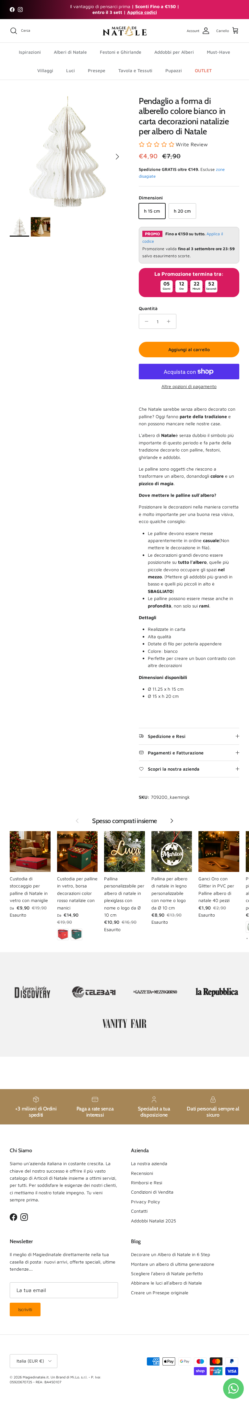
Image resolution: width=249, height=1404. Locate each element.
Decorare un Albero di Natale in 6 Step (170, 1254)
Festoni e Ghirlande (120, 52)
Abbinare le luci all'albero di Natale (166, 1283)
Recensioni (142, 1173)
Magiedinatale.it (36, 1377)
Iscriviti (25, 1309)
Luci (70, 70)
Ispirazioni (30, 52)
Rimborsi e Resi (146, 1182)
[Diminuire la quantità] (144, 321)
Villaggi (45, 70)
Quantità (148, 308)
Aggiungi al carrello (189, 349)
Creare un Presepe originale (159, 1292)
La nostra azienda (149, 1163)
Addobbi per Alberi (174, 52)
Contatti (139, 1211)
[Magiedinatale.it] (124, 31)
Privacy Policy (145, 1201)
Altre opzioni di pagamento (189, 386)
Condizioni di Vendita (152, 1192)
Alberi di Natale (70, 52)
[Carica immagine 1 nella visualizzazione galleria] (67, 153)
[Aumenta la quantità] (170, 321)
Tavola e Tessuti (135, 70)
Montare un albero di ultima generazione (172, 1264)
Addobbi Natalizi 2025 (153, 1220)
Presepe (96, 70)
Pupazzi (173, 70)
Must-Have (218, 52)
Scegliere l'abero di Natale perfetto (167, 1273)
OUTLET (203, 70)
